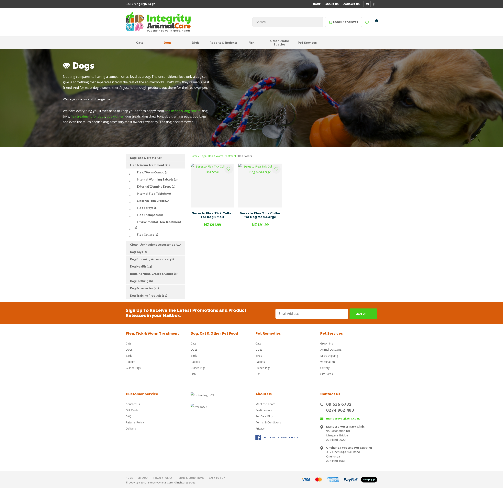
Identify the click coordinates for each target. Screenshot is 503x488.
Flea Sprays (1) (147, 207)
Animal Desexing (330, 349)
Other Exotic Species (279, 42)
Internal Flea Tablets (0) (154, 193)
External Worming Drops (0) (156, 186)
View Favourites (367, 22)
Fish (251, 42)
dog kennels (174, 111)
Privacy (259, 428)
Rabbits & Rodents (224, 42)
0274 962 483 (340, 410)
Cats (139, 42)
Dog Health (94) (141, 266)
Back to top (217, 478)
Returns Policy (135, 422)
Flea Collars (245, 156)
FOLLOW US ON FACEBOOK (281, 437)
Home (317, 4)
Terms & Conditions (268, 422)
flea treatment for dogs (88, 116)
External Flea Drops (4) (153, 200)
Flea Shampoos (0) (150, 215)
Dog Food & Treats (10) (146, 157)
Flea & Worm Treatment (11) (150, 165)
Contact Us (351, 4)
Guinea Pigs (133, 368)
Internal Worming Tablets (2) (157, 179)
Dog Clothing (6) (141, 281)
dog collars (192, 111)
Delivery (131, 428)
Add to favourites (228, 169)
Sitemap (143, 478)
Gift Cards (326, 374)
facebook (375, 4)
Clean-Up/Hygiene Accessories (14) (155, 244)
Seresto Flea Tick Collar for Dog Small (212, 215)
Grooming (326, 343)
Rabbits (130, 362)
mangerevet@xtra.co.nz (343, 418)
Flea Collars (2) (147, 234)
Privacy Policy (163, 478)
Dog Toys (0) (138, 252)
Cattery (325, 368)
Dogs (168, 42)
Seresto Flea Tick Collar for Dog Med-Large (260, 215)
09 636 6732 (339, 404)
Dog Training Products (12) (148, 295)
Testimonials (263, 410)
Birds (195, 42)
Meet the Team (265, 404)
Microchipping (329, 355)
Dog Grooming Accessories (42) (152, 259)
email (368, 4)
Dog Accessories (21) (144, 288)
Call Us (140, 4)
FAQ (128, 416)
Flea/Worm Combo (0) (152, 172)
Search (318, 22)
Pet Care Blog (264, 416)
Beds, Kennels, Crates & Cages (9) (153, 273)
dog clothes (115, 116)
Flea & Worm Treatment (222, 156)
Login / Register (345, 22)
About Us (332, 4)
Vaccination (327, 362)
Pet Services (307, 42)
